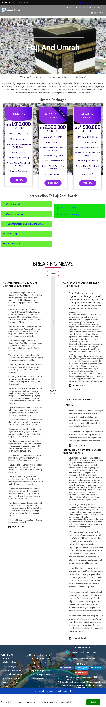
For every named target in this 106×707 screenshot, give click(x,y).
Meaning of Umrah (14, 214)
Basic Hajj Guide (13, 243)
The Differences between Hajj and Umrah (25, 224)
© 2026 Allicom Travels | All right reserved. (53, 691)
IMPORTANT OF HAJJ (69, 214)
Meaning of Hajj (13, 204)
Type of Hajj (11, 233)
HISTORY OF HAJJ (68, 207)
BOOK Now (18, 180)
